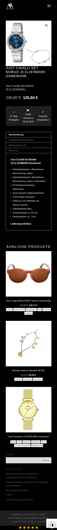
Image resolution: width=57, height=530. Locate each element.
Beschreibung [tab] (16, 134)
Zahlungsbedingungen (36, 518)
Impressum (17, 514)
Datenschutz (31, 514)
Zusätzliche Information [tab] (21, 140)
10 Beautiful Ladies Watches (19, 499)
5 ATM (9, 495)
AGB (42, 514)
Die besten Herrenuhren (17, 490)
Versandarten (15, 518)
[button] (46, 25)
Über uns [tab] (13, 150)
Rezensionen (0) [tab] (17, 145)
